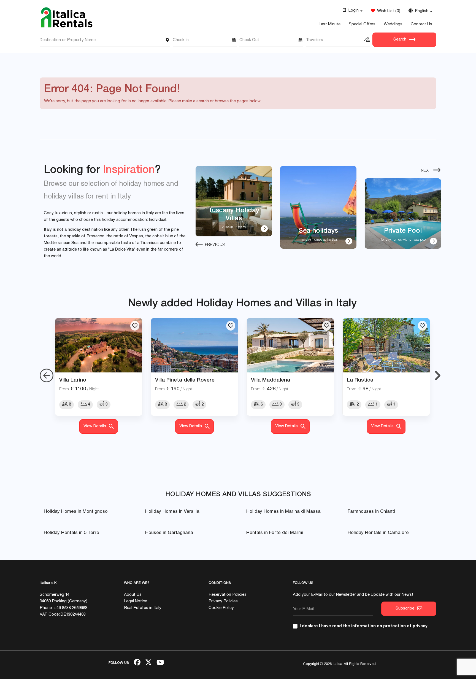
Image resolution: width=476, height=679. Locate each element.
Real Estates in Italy (142, 608)
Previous (215, 245)
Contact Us (421, 24)
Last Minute (329, 24)
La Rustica (360, 380)
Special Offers (362, 24)
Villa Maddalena (270, 380)
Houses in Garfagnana (169, 533)
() (387, 11)
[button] (352, 10)
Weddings (393, 24)
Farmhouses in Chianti (371, 511)
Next (426, 171)
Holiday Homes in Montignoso (76, 511)
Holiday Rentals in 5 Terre (71, 533)
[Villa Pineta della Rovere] (194, 345)
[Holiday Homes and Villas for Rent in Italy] (67, 17)
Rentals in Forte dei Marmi (274, 533)
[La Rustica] (386, 345)
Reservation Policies (228, 595)
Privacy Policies (223, 601)
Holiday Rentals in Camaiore (378, 533)
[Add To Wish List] (134, 326)
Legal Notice (135, 601)
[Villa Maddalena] (290, 345)
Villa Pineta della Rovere (185, 380)
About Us (133, 595)
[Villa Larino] (98, 345)
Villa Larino (72, 380)
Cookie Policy (221, 608)
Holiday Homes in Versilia (172, 511)
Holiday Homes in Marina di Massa (283, 511)
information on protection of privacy (389, 626)
